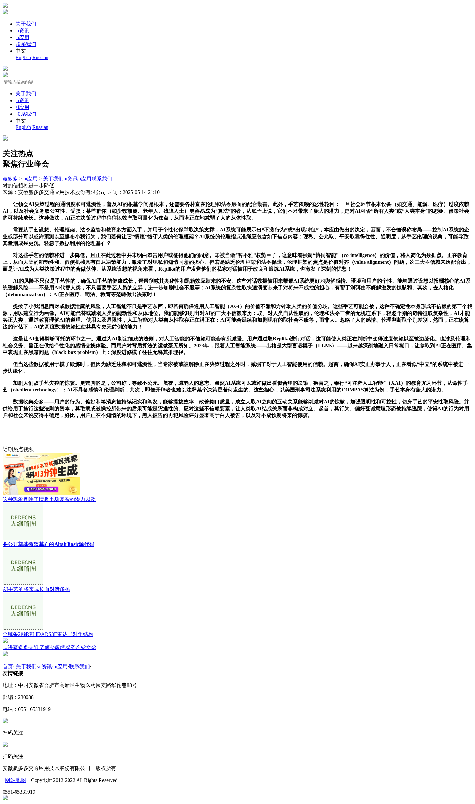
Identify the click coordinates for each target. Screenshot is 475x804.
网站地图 (15, 780)
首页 (8, 666)
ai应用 (22, 37)
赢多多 (10, 178)
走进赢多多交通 (49, 647)
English (23, 57)
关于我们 (26, 24)
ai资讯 (22, 30)
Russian (40, 57)
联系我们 (26, 44)
